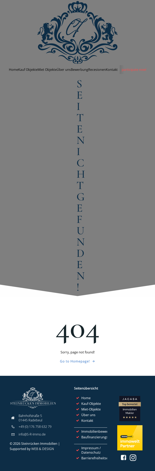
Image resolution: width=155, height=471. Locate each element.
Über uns (64, 69)
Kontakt (112, 69)
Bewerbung (79, 69)
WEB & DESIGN (42, 449)
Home (13, 69)
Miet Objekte (47, 69)
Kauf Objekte (28, 69)
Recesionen (97, 69)
